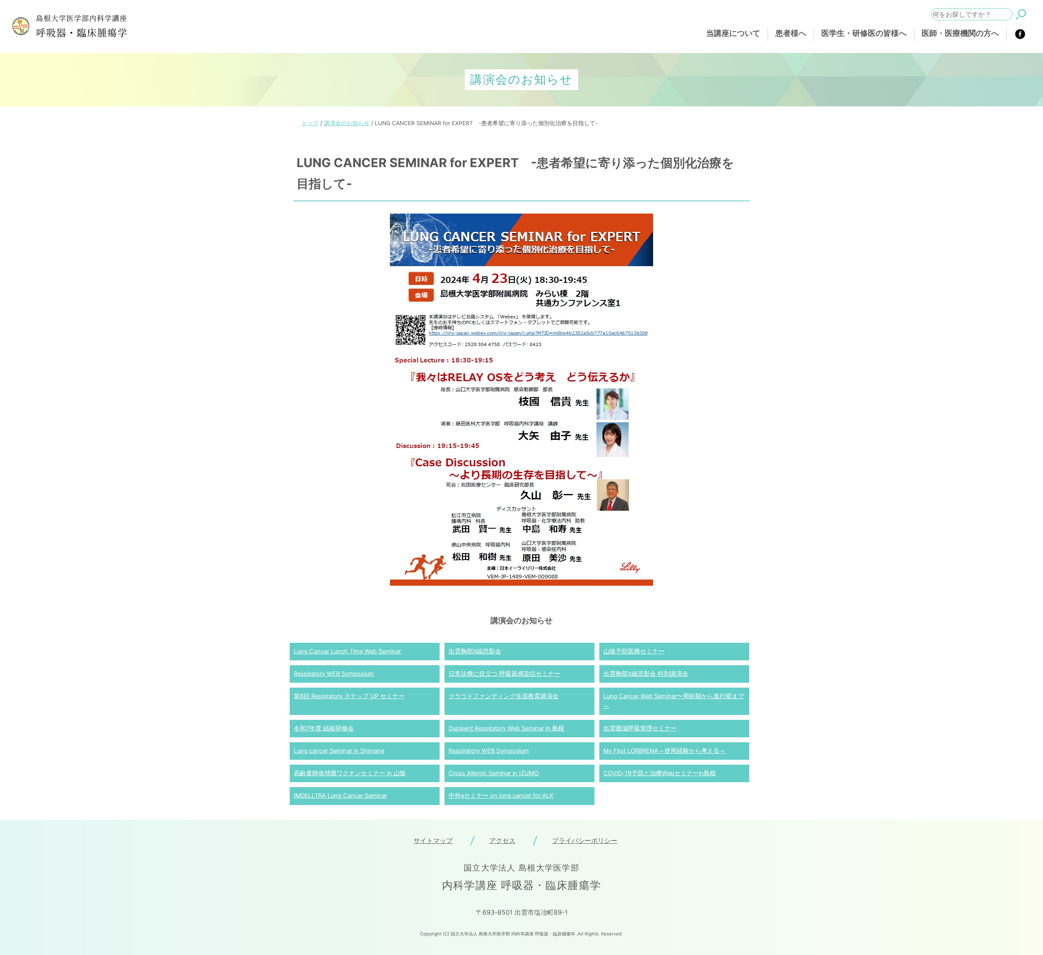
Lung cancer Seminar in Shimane (339, 750)
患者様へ (790, 33)
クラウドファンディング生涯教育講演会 (504, 696)
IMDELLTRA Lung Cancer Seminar (340, 795)
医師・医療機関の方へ (960, 33)
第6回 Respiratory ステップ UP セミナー (349, 696)
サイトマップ (433, 840)
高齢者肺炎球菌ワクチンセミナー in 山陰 (350, 773)
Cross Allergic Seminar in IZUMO (494, 773)
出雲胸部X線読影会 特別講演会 (645, 673)
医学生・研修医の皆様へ (864, 33)
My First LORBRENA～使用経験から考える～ (664, 750)
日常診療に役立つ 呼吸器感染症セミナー (504, 673)
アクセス (502, 840)
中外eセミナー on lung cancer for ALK (501, 795)
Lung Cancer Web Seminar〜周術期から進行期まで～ (673, 701)
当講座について (733, 33)
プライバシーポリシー (584, 840)
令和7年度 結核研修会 (324, 728)
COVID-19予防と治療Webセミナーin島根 (659, 773)
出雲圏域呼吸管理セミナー (640, 728)
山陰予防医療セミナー (634, 651)
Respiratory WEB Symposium (334, 673)
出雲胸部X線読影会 (475, 651)
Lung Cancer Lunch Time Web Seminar (347, 651)
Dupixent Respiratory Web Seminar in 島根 (506, 728)
